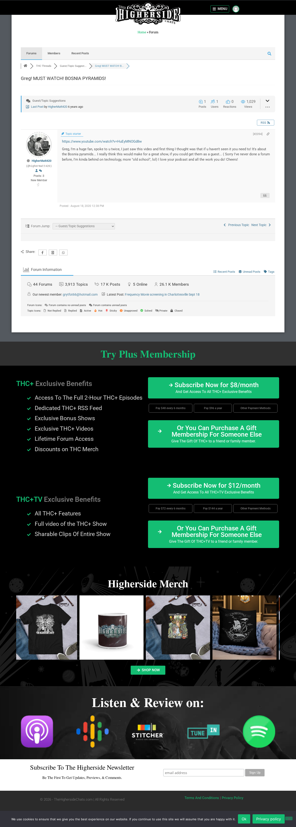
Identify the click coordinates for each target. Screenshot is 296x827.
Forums (31, 53)
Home (142, 32)
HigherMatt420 (57, 106)
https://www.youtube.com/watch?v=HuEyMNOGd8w (102, 141)
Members (54, 53)
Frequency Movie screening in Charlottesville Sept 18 (162, 294)
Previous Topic (238, 225)
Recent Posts (80, 53)
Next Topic (259, 225)
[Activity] (40, 171)
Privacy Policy (232, 798)
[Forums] (25, 65)
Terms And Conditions (202, 798)
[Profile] (36, 171)
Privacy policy (268, 819)
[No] (289, 818)
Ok (244, 819)
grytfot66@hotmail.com (80, 294)
